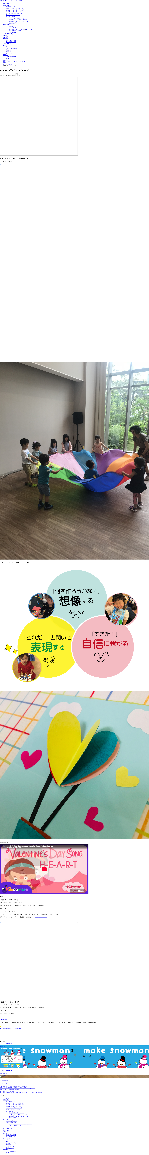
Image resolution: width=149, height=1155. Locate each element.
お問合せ (5, 1149)
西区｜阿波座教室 (11, 40)
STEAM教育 (12, 23)
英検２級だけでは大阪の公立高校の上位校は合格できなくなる (17, 1088)
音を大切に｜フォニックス (16, 18)
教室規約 (8, 50)
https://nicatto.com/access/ (41, 917)
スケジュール (7, 1138)
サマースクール (7, 1119)
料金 (7, 46)
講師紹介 (5, 1131)
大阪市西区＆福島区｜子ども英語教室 (10, 1028)
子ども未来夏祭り (8, 1128)
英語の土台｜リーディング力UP (18, 19)
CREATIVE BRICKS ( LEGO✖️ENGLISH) (20, 29)
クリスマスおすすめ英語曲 (7, 1091)
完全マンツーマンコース (13, 15)
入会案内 (5, 1140)
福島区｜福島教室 (11, 42)
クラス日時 (6, 1098)
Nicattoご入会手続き (11, 48)
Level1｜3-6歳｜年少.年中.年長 (14, 8)
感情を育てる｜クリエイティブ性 (18, 21)
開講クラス (6, 1100)
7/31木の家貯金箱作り (15, 30)
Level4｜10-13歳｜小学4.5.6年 (14, 13)
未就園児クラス (10, 7)
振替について (10, 53)
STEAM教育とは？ (11, 26)
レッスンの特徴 (10, 16)
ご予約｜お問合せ (11, 56)
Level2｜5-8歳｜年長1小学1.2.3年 (15, 10)
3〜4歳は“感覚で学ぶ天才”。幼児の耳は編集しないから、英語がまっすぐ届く (21, 1092)
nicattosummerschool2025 (12, 32)
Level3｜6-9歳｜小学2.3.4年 (13, 11)
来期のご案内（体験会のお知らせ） (10, 1089)
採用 (7, 58)
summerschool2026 (11, 28)
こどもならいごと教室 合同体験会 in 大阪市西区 (13, 1086)
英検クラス (6, 1130)
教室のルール (10, 51)
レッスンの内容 (7, 1043)
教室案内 (5, 1133)
